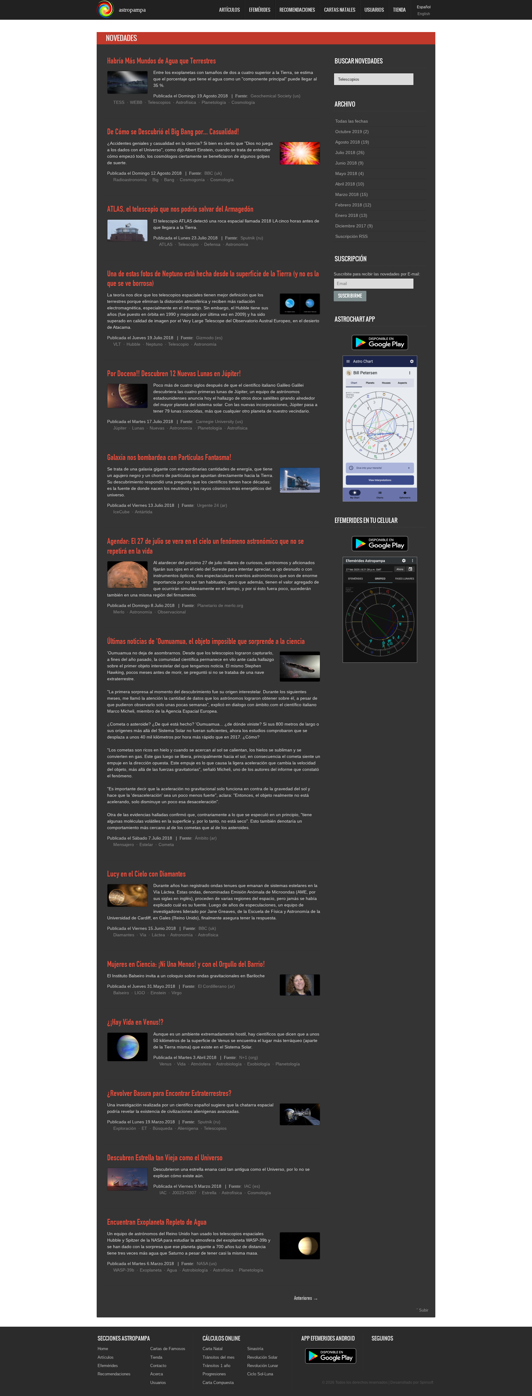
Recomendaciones (297, 9)
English (423, 14)
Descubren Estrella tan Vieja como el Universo (165, 1158)
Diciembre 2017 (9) (354, 225)
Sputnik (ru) (251, 237)
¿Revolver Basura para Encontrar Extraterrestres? (169, 1093)
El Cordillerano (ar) (216, 986)
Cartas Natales (339, 9)
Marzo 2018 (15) (351, 194)
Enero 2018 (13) (351, 215)
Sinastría (255, 1348)
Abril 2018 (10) (349, 183)
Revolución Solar (262, 1357)
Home (103, 1348)
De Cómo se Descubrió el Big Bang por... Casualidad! (173, 132)
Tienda (399, 9)
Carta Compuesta (218, 1382)
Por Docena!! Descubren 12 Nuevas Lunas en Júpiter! (174, 374)
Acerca (156, 1374)
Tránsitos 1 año (216, 1365)
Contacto (158, 1365)
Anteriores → (306, 1298)
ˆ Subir (422, 1310)
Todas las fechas (351, 121)
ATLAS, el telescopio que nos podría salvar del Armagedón (180, 209)
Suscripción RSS (351, 236)
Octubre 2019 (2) (352, 131)
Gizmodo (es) (209, 337)
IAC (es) (252, 1186)
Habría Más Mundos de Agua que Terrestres (161, 61)
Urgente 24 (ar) (212, 505)
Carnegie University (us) (219, 421)
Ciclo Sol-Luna (260, 1374)
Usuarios (374, 9)
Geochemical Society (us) (275, 95)
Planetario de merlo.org (220, 605)
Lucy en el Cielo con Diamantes (146, 874)
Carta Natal (213, 1348)
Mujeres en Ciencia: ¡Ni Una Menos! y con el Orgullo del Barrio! (186, 964)
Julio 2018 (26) (350, 152)
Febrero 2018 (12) (353, 204)
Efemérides (259, 9)
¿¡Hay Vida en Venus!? (135, 1022)
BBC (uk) (213, 173)
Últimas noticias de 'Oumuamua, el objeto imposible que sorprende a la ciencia (206, 641)
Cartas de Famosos (167, 1348)
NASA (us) (207, 1263)
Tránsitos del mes (219, 1357)
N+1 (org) (248, 1057)
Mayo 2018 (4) (349, 173)
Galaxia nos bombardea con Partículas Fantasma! (169, 458)
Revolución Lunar (262, 1365)
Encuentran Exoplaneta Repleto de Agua (157, 1222)
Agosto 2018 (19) (352, 142)
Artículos (229, 9)
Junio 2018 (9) (349, 163)
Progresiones (214, 1374)
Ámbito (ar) (206, 838)
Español (424, 7)
